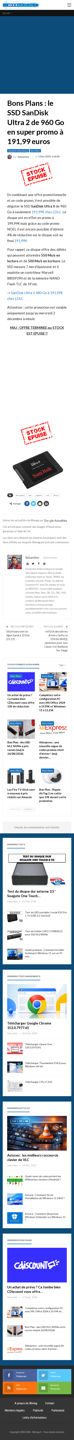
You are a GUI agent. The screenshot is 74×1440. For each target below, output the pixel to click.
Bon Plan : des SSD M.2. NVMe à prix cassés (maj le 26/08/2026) (45, 1328)
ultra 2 (56, 495)
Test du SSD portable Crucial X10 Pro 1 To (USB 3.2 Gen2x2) (46, 914)
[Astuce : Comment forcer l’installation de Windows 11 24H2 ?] (15, 1199)
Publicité (38, 1410)
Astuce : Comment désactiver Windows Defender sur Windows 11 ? (45, 1217)
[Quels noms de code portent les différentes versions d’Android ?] (15, 1180)
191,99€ (20, 241)
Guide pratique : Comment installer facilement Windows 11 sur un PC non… (44, 953)
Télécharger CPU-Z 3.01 (38, 1081)
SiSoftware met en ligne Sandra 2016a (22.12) (17, 635)
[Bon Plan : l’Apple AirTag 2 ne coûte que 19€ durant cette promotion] (53, 776)
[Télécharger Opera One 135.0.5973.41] (15, 1048)
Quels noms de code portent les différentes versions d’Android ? (43, 1178)
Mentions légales (15, 1410)
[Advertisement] (37, 55)
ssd (47, 495)
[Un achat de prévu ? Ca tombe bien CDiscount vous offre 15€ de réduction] (21, 681)
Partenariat (57, 1410)
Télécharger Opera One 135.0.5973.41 (38, 1046)
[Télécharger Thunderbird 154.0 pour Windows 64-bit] (15, 1067)
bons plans (20, 495)
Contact (49, 1403)
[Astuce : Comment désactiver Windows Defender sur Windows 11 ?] (15, 1218)
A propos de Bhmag (26, 1403)
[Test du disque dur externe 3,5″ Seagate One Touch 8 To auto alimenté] (37, 869)
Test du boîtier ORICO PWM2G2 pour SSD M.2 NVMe (44, 933)
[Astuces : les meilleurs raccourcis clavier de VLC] (37, 1133)
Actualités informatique (18, 151)
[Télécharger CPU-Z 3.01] (15, 1086)
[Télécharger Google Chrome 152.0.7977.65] (37, 1001)
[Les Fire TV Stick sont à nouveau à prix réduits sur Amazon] (21, 776)
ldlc (30, 495)
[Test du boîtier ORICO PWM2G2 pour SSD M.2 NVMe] (15, 935)
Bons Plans (35, 151)
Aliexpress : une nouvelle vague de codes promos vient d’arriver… (44, 1347)
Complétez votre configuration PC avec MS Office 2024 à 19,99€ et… (44, 1310)
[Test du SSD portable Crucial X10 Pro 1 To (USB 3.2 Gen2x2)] (15, 916)
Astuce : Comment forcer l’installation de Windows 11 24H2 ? (45, 1196)
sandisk (39, 495)
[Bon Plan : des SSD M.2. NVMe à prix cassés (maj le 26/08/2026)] (21, 729)
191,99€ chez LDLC (46, 212)
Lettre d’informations (34, 1417)
